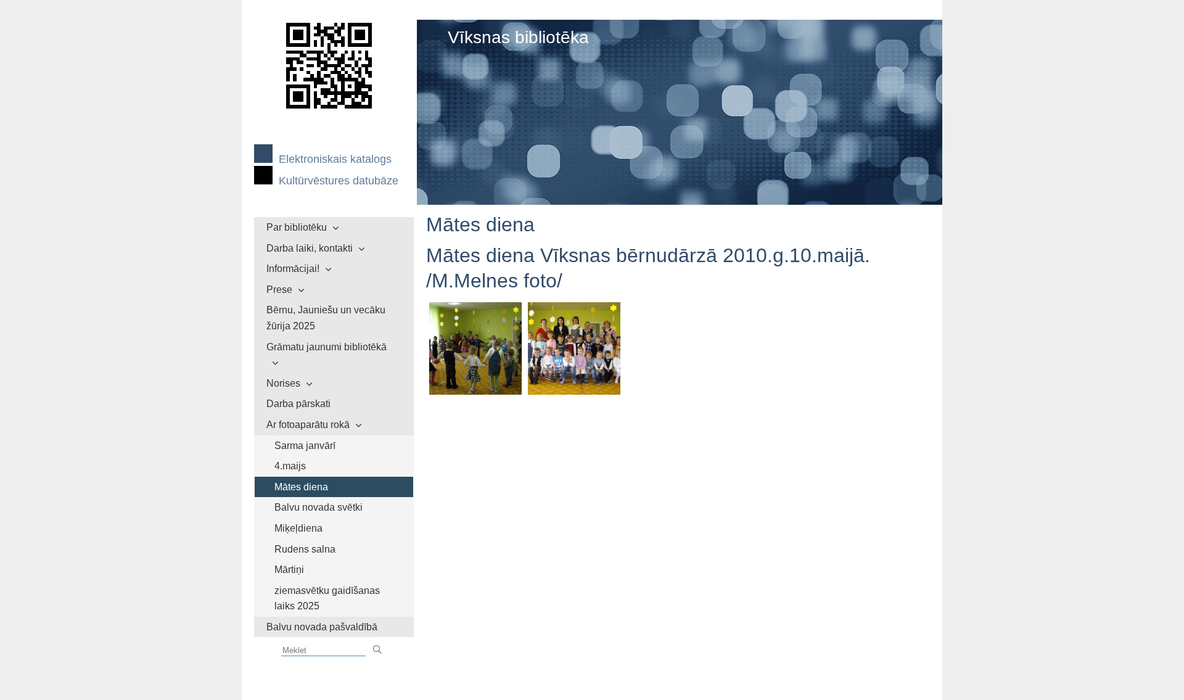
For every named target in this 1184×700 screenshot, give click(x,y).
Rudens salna (304, 549)
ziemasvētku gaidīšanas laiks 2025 (327, 598)
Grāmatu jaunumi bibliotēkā (326, 347)
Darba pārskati (298, 403)
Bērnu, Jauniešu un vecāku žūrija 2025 (325, 318)
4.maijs (290, 466)
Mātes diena (301, 487)
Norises (283, 383)
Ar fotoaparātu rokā (308, 424)
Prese (279, 289)
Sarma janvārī (304, 445)
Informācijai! (292, 268)
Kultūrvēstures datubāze (338, 181)
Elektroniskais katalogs (335, 159)
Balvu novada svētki (318, 507)
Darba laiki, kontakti (309, 248)
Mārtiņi (289, 569)
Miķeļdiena (298, 528)
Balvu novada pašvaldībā (321, 627)
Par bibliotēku (296, 227)
